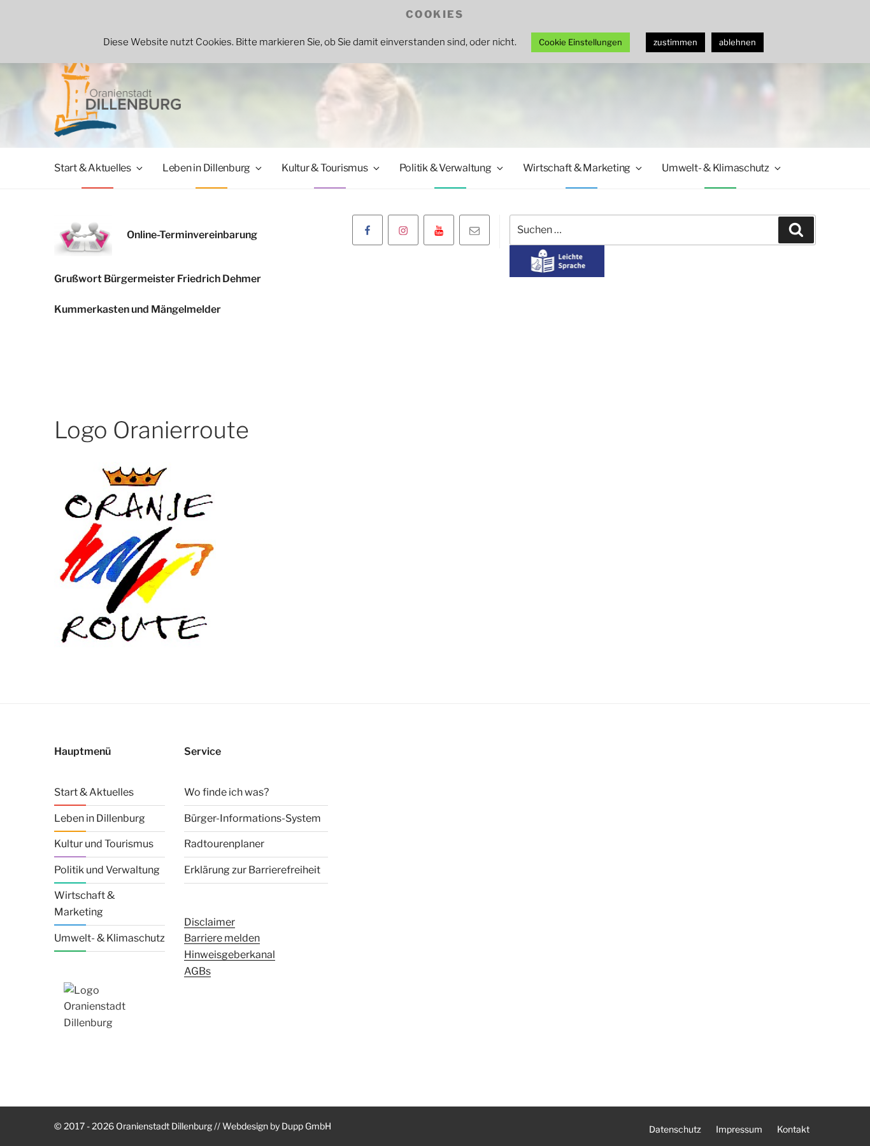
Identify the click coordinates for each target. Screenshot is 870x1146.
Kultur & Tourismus (325, 168)
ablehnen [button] (737, 42)
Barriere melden (222, 938)
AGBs (197, 971)
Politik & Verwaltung (445, 168)
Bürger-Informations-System (252, 818)
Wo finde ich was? (226, 792)
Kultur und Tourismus (103, 844)
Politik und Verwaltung (107, 870)
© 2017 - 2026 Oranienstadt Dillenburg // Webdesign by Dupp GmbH (192, 1126)
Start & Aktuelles (92, 168)
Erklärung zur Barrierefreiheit (252, 870)
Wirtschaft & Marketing (577, 168)
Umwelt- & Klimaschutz (715, 168)
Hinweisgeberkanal (229, 955)
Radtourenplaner (224, 844)
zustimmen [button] (675, 42)
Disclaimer (209, 922)
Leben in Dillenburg (206, 168)
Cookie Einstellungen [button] (580, 42)
